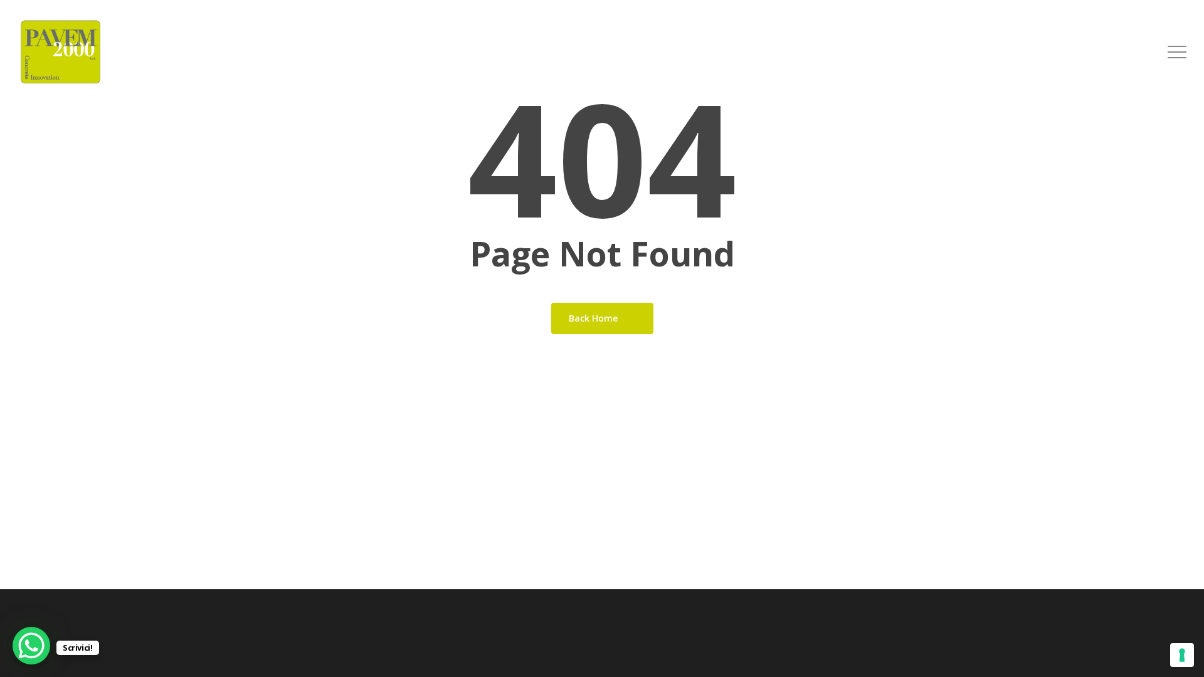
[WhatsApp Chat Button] (31, 645)
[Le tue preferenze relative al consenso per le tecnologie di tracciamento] (1182, 655)
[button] (1177, 52)
